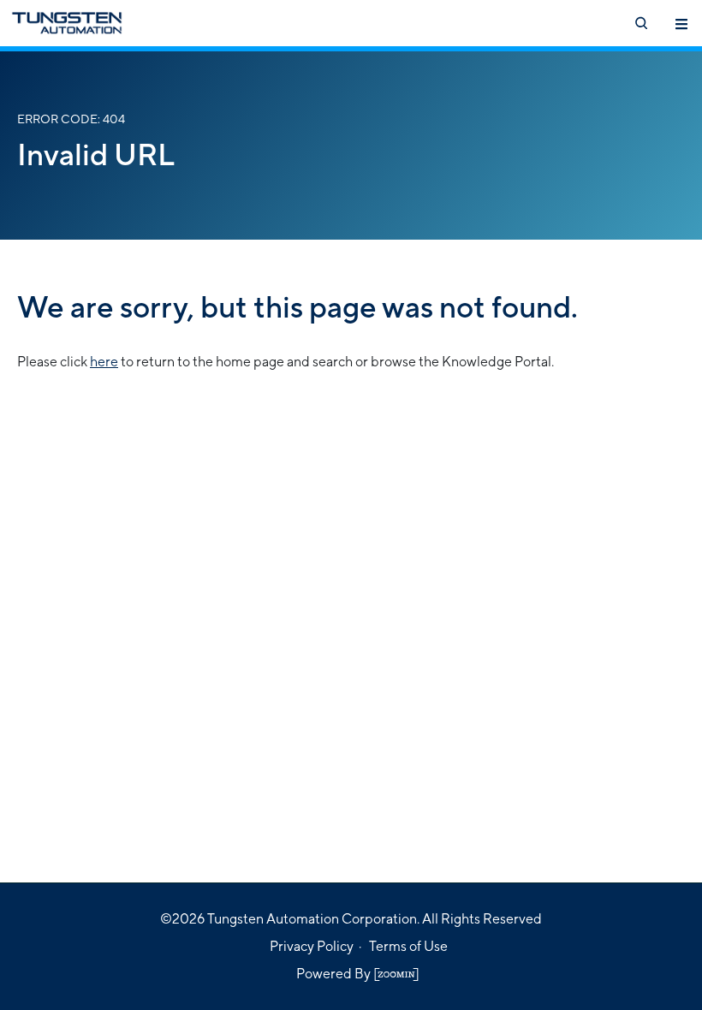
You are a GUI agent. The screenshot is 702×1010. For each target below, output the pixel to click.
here (104, 362)
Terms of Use (408, 946)
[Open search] (640, 23)
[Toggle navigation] (681, 23)
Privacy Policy (312, 946)
